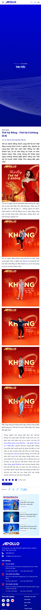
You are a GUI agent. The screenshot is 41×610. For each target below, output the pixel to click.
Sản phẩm (27, 602)
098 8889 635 (10, 553)
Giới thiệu (27, 599)
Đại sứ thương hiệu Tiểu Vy (16, 140)
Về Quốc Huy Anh (30, 596)
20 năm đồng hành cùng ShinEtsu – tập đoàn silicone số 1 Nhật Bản (21, 443)
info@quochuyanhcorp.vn (13, 556)
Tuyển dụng (28, 608)
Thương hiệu (23, 506)
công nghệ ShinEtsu (14, 464)
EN (38, 2)
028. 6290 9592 (13, 571)
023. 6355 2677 (12, 581)
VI (35, 2)
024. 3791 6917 (12, 591)
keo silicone (15, 454)
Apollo (25, 261)
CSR (25, 605)
